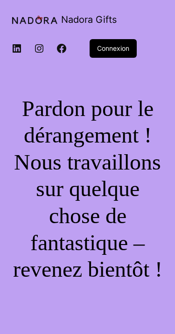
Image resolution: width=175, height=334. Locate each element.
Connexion (113, 48)
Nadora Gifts (89, 19)
